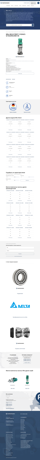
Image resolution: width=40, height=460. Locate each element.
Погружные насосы (8, 449)
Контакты (32, 5)
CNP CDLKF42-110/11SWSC (10, 215)
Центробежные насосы (9, 455)
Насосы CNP (22, 422)
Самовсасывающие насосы (9, 437)
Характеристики (8, 79)
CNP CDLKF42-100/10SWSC (19, 227)
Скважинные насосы (8, 441)
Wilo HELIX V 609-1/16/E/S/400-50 (20, 144)
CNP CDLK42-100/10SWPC (28, 227)
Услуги (20, 5)
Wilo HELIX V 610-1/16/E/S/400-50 (11, 144)
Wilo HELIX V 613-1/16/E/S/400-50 (11, 132)
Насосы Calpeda (23, 420)
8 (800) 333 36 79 (33, 3)
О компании (8, 5)
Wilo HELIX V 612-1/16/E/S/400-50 (20, 132)
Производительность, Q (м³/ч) (10, 175)
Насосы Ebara (22, 421)
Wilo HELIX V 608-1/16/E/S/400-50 (29, 144)
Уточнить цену (10, 142)
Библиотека (24, 5)
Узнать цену (20, 73)
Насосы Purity (22, 426)
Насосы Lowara (23, 419)
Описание (13, 79)
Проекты (28, 5)
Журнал (12, 5)
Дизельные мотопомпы (9, 448)
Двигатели (7, 451)
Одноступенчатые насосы (9, 434)
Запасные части (8, 450)
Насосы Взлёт (22, 429)
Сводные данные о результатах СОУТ (25, 447)
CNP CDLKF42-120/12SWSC (28, 190)
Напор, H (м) (22, 175)
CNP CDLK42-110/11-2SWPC (10, 227)
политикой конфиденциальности (18, 256)
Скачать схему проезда (24, 435)
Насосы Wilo (22, 428)
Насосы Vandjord (23, 427)
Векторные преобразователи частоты (11, 444)
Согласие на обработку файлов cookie (25, 446)
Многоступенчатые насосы (9, 435)
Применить (27, 180)
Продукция (16, 5)
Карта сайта (15, 457)
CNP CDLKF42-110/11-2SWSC (29, 215)
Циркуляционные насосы (9, 436)
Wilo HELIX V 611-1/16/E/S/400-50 (29, 132)
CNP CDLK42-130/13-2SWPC (19, 190)
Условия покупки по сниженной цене (25, 445)
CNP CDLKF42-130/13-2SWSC (10, 190)
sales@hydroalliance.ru (10, 408)
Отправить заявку (27, 362)
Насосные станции (8, 443)
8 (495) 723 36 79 (33, 2)
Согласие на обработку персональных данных (27, 440)
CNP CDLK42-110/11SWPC (19, 215)
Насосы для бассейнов (9, 442)
